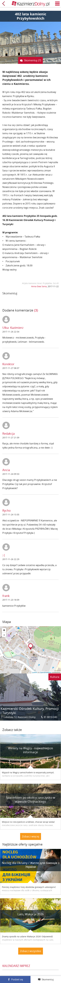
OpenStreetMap (45, 672)
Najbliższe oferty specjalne (22, 844)
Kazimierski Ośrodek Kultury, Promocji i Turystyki (30, 710)
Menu (57, 3)
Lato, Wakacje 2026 (30, 914)
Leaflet (34, 672)
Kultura (54, 677)
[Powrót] (3, 3)
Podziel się (17, 979)
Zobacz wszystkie (30, 951)
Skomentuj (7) (32, 60)
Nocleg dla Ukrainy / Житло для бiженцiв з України (30, 865)
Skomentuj (48, 979)
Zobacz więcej (30, 836)
